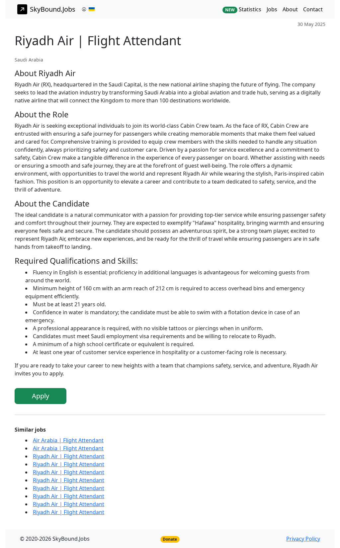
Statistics (243, 9)
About (290, 9)
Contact (313, 9)
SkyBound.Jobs (52, 9)
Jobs (272, 9)
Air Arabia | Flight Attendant (68, 440)
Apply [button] (40, 395)
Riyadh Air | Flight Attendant (68, 456)
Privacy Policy (303, 538)
